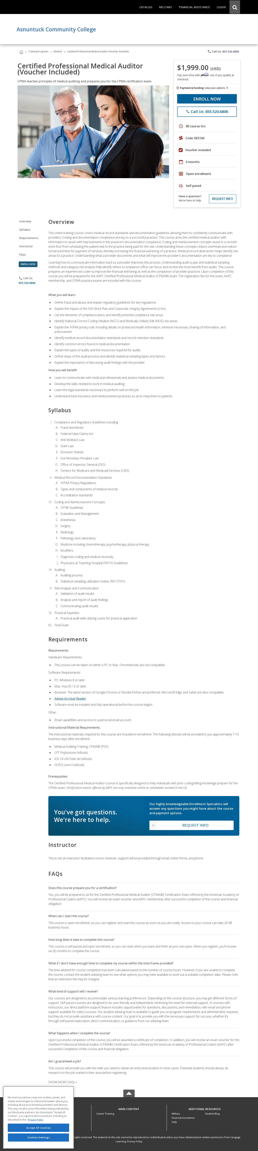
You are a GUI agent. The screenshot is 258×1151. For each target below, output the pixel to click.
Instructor (26, 246)
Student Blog (212, 1113)
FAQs (22, 254)
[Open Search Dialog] (234, 7)
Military (176, 1113)
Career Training (105, 1113)
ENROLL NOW (207, 99)
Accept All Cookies (38, 1127)
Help (174, 1122)
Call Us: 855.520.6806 (223, 51)
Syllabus (24, 229)
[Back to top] (129, 1108)
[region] (38, 1117)
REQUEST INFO (222, 199)
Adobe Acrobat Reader (70, 698)
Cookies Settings (38, 1137)
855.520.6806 (27, 283)
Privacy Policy (134, 1141)
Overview (25, 221)
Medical (58, 51)
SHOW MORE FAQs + (62, 1082)
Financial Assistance (183, 1117)
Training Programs (38, 51)
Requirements (28, 238)
